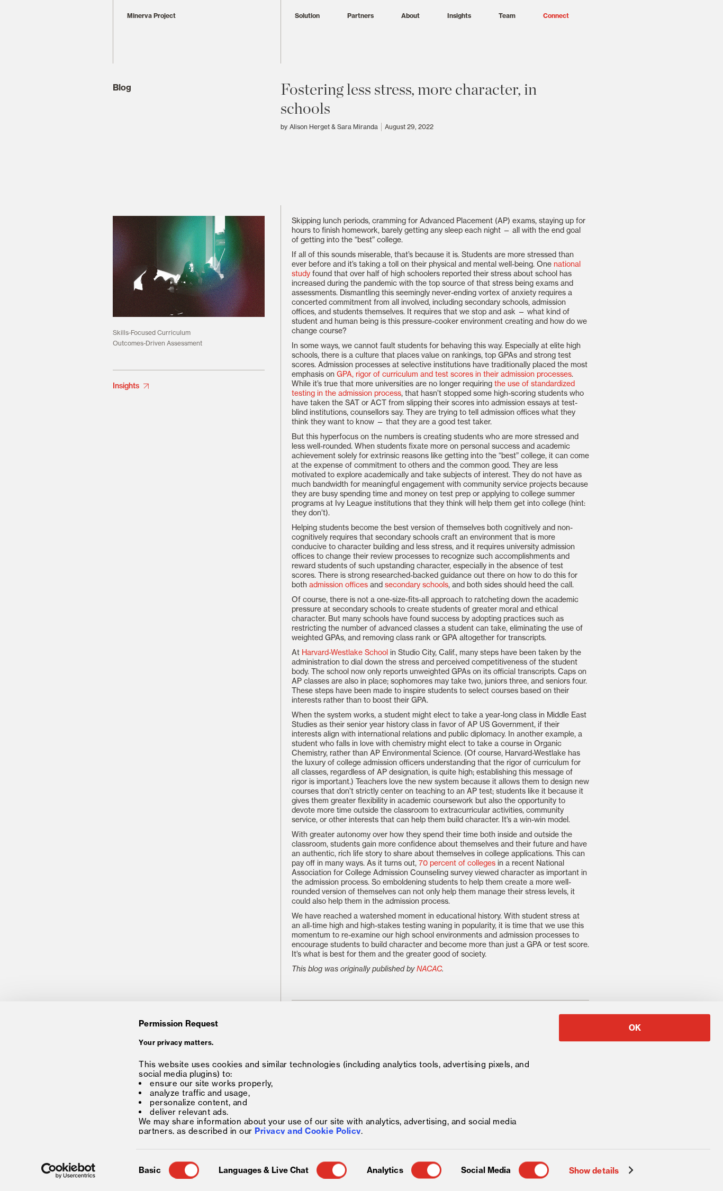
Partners (360, 16)
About (410, 16)
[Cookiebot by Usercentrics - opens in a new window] (68, 1170)
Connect (556, 16)
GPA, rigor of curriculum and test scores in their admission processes (454, 374)
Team (507, 16)
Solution (307, 16)
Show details (594, 1170)
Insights (459, 16)
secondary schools (416, 584)
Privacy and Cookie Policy (308, 1130)
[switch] (332, 1169)
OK (635, 1028)
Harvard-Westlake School (345, 652)
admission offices (338, 584)
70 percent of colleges (457, 863)
